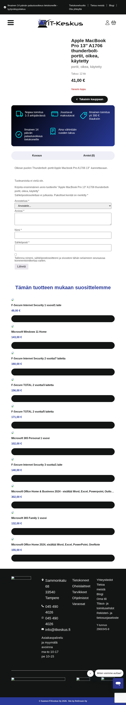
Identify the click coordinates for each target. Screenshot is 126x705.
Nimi (18, 230)
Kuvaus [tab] (37, 155)
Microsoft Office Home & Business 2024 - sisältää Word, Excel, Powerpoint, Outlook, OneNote (63, 491)
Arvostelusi (22, 201)
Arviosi (19, 211)
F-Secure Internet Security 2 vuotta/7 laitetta (38, 358)
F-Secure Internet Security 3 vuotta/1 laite (36, 464)
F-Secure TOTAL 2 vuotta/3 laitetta (32, 385)
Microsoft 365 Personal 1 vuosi (30, 438)
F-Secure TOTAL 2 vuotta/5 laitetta (32, 411)
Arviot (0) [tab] (89, 155)
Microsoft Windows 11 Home (29, 331)
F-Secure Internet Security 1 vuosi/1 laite (36, 305)
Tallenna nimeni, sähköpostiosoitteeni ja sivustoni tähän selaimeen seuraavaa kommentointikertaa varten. (60, 259)
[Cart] (113, 22)
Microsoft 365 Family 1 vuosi (29, 518)
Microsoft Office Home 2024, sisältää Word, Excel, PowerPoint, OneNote (55, 544)
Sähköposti (22, 242)
